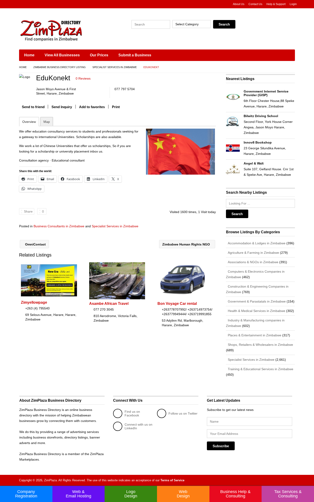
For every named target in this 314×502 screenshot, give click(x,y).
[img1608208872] (180, 152)
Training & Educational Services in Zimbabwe (260, 369)
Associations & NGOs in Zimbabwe (252, 262)
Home (29, 55)
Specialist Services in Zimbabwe (114, 67)
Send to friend (33, 107)
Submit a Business (134, 55)
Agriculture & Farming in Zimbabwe (253, 252)
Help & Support (275, 4)
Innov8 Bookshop (258, 142)
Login (293, 4)
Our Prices (99, 55)
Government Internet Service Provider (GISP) (266, 93)
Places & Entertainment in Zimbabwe (254, 335)
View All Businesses (62, 55)
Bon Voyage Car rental (177, 304)
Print (116, 107)
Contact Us (255, 4)
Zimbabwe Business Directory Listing (59, 67)
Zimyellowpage (34, 302)
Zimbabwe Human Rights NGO (186, 244)
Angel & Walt (254, 163)
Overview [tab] (29, 122)
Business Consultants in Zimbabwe (59, 226)
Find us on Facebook (132, 413)
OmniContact (35, 244)
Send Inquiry (61, 107)
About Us (238, 4)
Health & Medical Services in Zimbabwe (256, 311)
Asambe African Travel (108, 304)
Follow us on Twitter (182, 413)
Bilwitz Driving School (261, 116)
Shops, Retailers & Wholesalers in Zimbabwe (260, 344)
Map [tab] (46, 122)
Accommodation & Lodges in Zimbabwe (256, 243)
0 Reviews (83, 78)
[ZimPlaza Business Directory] (62, 30)
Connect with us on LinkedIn (138, 426)
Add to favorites (92, 107)
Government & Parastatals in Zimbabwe (256, 301)
